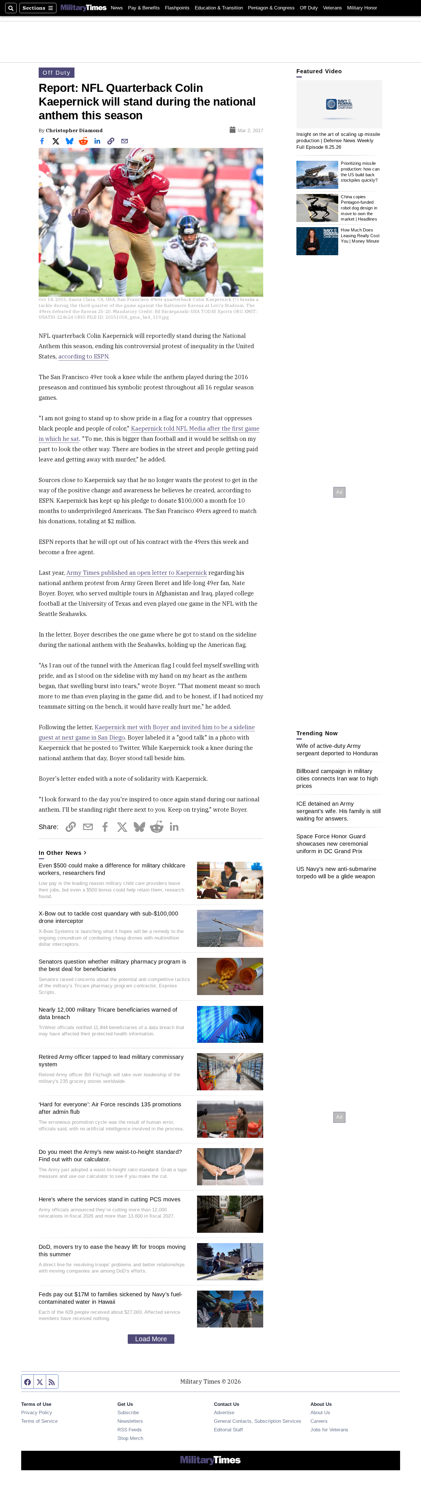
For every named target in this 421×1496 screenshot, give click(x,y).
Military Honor (362, 7)
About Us (320, 1412)
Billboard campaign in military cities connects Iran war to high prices (337, 778)
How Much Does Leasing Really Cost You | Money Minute (360, 235)
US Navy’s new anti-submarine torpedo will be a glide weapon (336, 872)
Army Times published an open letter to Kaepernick (136, 572)
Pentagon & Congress (271, 7)
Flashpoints (177, 7)
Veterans (332, 7)
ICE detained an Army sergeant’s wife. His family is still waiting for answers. (338, 811)
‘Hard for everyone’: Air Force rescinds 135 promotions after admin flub (110, 1108)
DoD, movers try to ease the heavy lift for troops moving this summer (112, 1250)
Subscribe (128, 1412)
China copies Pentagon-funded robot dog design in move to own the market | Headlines (359, 208)
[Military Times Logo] (84, 8)
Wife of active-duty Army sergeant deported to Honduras (337, 749)
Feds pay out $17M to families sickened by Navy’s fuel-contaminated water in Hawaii (111, 1298)
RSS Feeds (129, 1429)
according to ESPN (83, 356)
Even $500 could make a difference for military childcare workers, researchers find (112, 869)
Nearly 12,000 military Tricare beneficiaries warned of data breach (108, 1013)
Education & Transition (219, 7)
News (117, 7)
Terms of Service (39, 1421)
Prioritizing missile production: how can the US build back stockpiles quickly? (360, 172)
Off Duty (309, 7)
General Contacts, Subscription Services (257, 1421)
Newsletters (130, 1421)
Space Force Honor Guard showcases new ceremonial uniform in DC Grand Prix (332, 843)
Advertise (224, 1412)
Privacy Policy (36, 1412)
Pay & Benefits (144, 7)
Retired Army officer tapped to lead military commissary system (111, 1060)
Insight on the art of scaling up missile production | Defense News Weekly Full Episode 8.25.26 (338, 140)
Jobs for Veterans (329, 1429)
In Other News (60, 853)
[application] (339, 104)
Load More (151, 1339)
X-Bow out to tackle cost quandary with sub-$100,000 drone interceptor (108, 917)
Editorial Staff (228, 1429)
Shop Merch (130, 1438)
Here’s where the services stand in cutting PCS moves (109, 1199)
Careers (319, 1421)
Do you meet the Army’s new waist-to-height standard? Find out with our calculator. (110, 1155)
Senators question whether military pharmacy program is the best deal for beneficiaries (112, 965)
